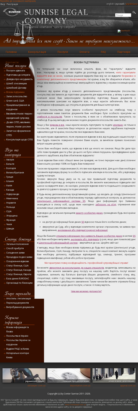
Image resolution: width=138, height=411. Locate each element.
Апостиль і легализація (18, 298)
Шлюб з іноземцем (16, 83)
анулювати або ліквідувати (85, 239)
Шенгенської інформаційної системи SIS (61, 201)
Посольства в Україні (17, 335)
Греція (9, 176)
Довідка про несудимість (19, 79)
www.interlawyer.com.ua (75, 404)
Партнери (123, 52)
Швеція (10, 228)
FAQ (103, 52)
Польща (10, 207)
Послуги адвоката (15, 70)
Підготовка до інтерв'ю (18, 74)
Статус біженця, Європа (18, 274)
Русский (120, 3)
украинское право (34, 381)
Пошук (118, 12)
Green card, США (15, 100)
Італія (9, 185)
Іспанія (10, 181)
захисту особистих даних (89, 212)
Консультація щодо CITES (19, 139)
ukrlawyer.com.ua (36, 385)
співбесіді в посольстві (49, 116)
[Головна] (12, 17)
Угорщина (11, 215)
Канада (10, 189)
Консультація (37, 52)
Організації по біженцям (19, 282)
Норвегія (11, 202)
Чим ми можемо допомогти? (86, 291)
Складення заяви (15, 252)
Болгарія (11, 168)
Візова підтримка (15, 92)
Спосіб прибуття (15, 248)
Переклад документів (17, 302)
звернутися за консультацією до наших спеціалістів (76, 267)
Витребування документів (20, 307)
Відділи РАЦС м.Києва (17, 348)
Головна (11, 52)
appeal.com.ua (127, 385)
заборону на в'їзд (105, 204)
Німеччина (12, 198)
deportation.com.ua (80, 385)
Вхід (3, 4)
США (9, 211)
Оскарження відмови (17, 261)
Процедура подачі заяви (19, 256)
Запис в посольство (16, 96)
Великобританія (15, 172)
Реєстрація (12, 4)
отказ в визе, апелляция (121, 381)
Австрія (10, 159)
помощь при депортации (76, 381)
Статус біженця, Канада (18, 269)
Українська (131, 3)
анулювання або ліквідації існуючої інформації (82, 230)
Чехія (9, 224)
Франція (10, 219)
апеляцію (118, 124)
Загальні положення (17, 244)
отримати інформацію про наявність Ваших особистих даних (89, 235)
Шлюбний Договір (16, 87)
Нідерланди (12, 194)
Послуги (63, 52)
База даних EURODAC (17, 278)
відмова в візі (57, 124)
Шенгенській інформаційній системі (58, 242)
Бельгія (10, 163)
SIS (82, 221)
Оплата (84, 52)
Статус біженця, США (17, 265)
